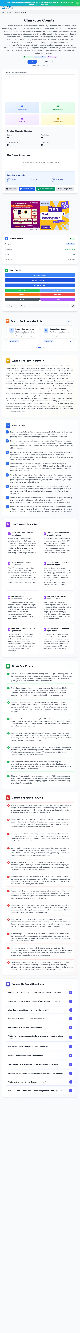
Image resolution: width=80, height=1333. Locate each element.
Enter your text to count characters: (16, 72)
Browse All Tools (45, 62)
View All (69, 321)
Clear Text (12, 189)
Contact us (33, 4)
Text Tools (71, 244)
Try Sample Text (66, 189)
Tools (9, 12)
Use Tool (32, 62)
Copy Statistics (28, 189)
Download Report (46, 189)
